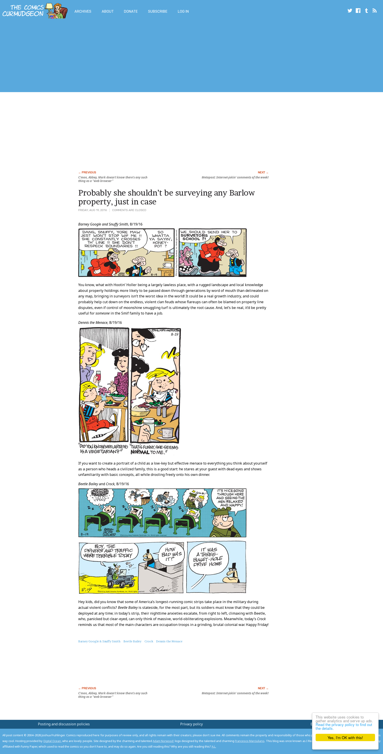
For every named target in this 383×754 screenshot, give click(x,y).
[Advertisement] (80, 56)
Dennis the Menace (169, 641)
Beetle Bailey (132, 641)
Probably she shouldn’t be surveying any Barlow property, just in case (166, 197)
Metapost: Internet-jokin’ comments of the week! (235, 177)
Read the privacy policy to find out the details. (344, 726)
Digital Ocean (52, 741)
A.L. (214, 746)
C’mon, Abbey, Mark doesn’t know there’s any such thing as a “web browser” (112, 179)
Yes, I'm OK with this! (345, 737)
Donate (131, 11)
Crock (149, 641)
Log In (183, 11)
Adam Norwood (163, 741)
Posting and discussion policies (64, 724)
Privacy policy (191, 724)
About (108, 11)
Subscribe (157, 11)
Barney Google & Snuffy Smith (99, 641)
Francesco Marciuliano (249, 741)
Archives (82, 11)
